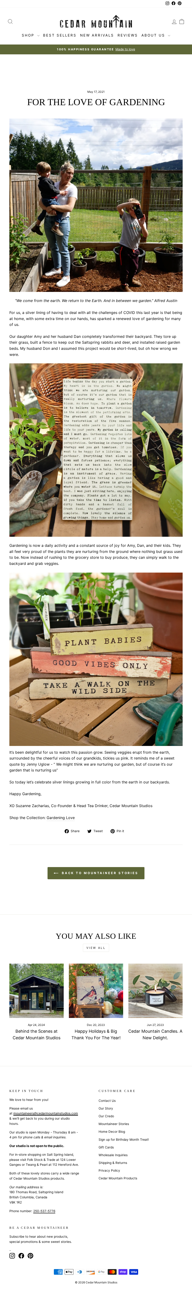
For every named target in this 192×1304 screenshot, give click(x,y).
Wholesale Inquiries (113, 1155)
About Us (154, 35)
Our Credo (106, 1116)
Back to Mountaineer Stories (99, 873)
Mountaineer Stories (114, 1124)
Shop (29, 35)
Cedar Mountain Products (118, 1178)
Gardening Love (61, 817)
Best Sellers (60, 35)
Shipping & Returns (113, 1163)
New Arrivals (97, 35)
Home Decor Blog (112, 1131)
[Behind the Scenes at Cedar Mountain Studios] (36, 991)
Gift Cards (106, 1147)
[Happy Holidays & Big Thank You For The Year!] (96, 991)
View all (96, 948)
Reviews (128, 35)
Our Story (106, 1108)
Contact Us (107, 1101)
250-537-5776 (44, 1211)
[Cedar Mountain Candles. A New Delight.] (155, 991)
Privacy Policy (109, 1170)
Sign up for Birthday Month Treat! (124, 1139)
